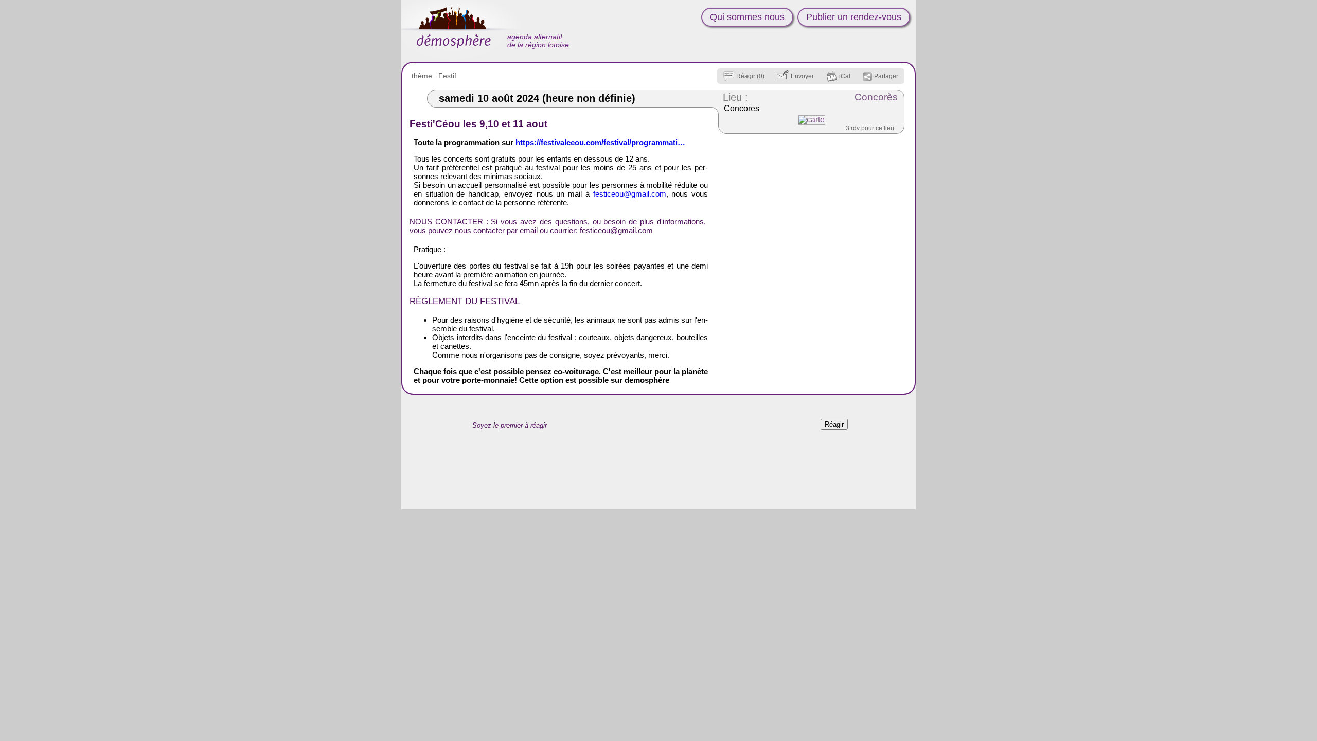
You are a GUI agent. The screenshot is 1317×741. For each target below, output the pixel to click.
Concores (741, 108)
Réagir (834, 424)
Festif (447, 76)
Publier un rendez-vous (853, 17)
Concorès (876, 97)
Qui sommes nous (747, 17)
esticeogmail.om (629, 193)
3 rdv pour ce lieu (870, 128)
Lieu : (735, 97)
